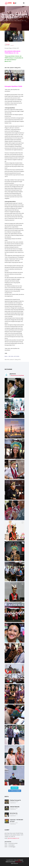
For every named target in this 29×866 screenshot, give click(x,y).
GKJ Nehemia (18, 861)
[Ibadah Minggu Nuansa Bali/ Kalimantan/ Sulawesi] (14, 755)
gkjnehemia (13, 802)
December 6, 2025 (14, 808)
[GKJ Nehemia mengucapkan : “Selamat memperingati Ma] (14, 428)
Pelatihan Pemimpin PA (15, 800)
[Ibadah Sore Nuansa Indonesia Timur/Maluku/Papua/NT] (14, 388)
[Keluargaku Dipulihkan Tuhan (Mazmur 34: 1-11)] (14, 36)
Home (10, 19)
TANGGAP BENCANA (14, 806)
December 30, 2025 (14, 801)
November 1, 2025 (14, 822)
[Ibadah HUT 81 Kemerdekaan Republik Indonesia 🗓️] (14, 633)
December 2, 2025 (14, 814)
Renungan (15, 19)
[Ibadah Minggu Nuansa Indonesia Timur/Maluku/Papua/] (14, 449)
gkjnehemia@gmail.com (13, 838)
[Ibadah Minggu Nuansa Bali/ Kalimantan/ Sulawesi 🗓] (14, 694)
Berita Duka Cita (13, 813)
